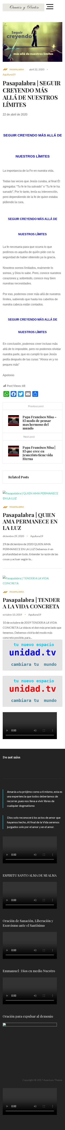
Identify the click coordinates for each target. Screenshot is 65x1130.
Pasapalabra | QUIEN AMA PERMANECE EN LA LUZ (30, 521)
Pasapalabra (17, 69)
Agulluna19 (9, 74)
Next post (29, 436)
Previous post (36, 406)
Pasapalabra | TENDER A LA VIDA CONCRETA (31, 603)
